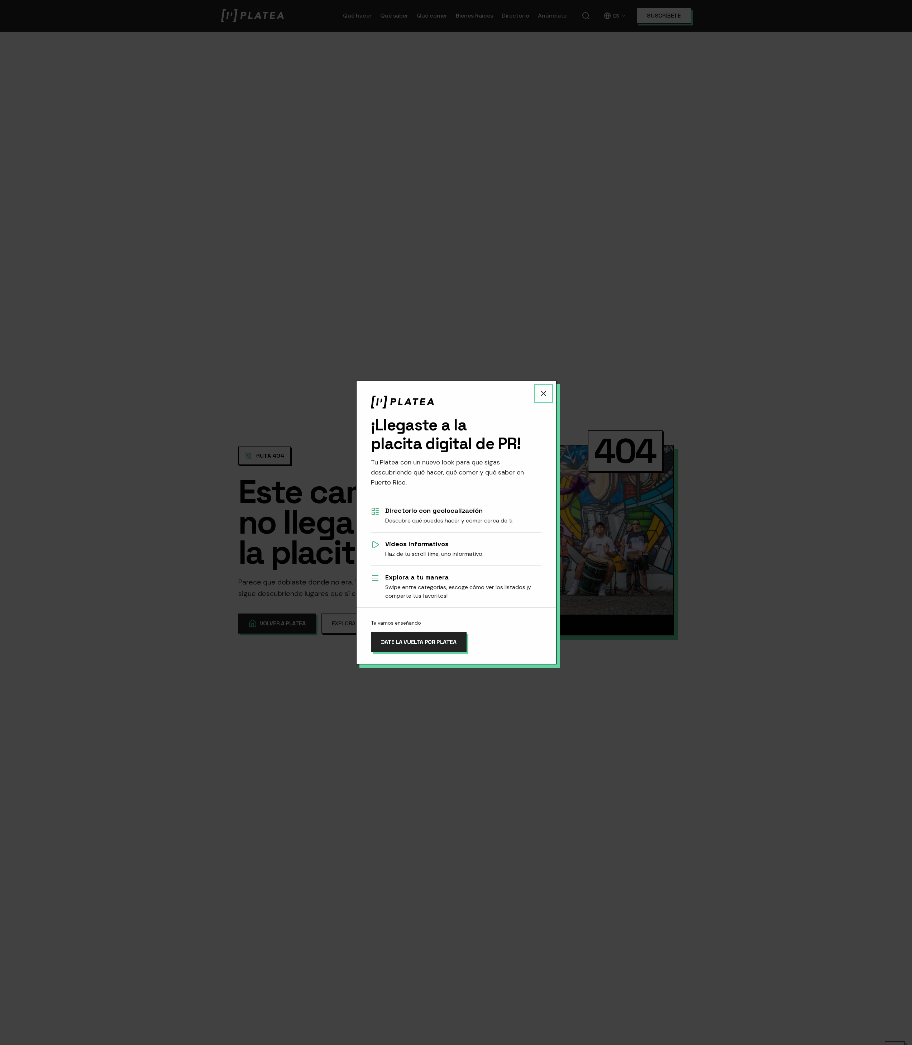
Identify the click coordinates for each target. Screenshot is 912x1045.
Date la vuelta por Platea (419, 642)
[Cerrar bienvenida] (544, 393)
